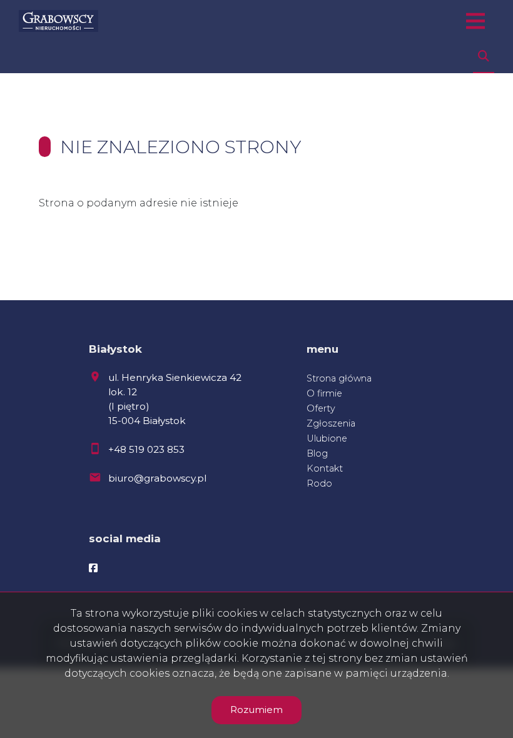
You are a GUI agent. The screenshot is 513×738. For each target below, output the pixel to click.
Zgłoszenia (331, 423)
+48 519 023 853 (146, 449)
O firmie (324, 393)
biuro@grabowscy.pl (157, 478)
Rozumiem (256, 709)
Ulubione (327, 438)
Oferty (321, 408)
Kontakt (325, 468)
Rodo (319, 483)
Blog (317, 453)
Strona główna (339, 378)
